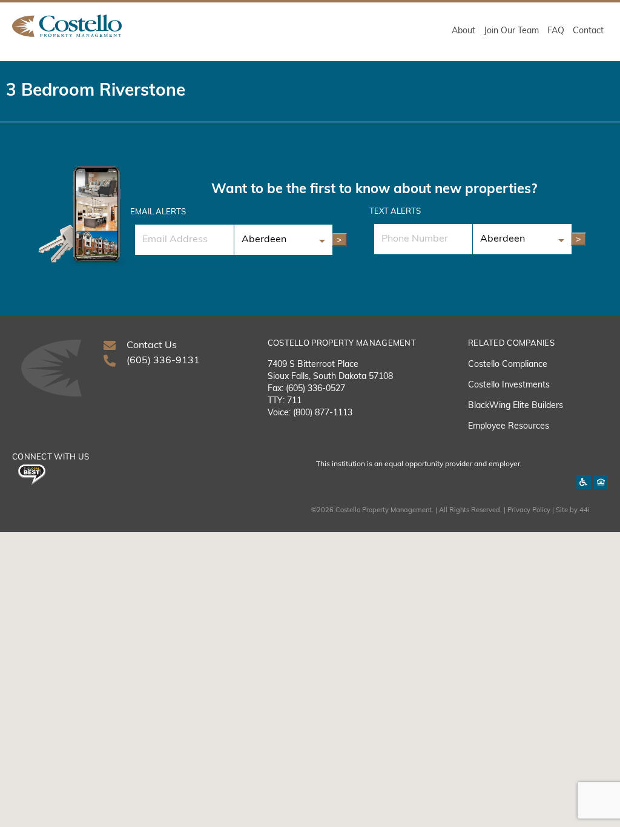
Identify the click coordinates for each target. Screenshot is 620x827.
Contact (588, 31)
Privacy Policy (528, 510)
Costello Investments (509, 385)
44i (584, 510)
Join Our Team (511, 31)
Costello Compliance (507, 364)
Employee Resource (506, 426)
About (463, 31)
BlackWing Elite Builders (515, 405)
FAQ (555, 31)
